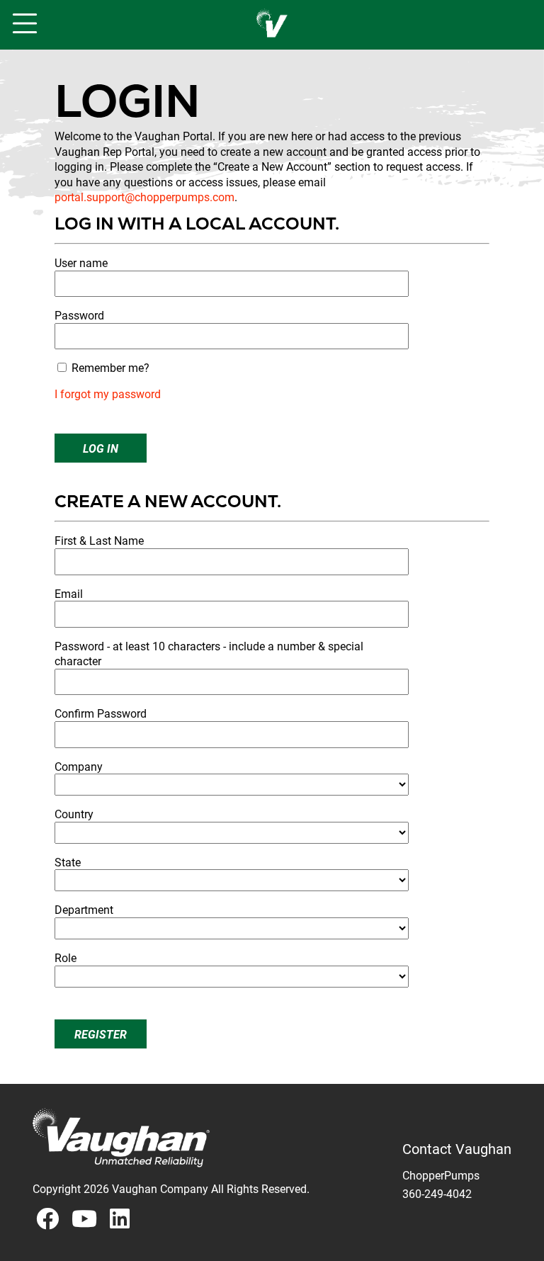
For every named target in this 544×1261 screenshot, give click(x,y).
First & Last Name (99, 540)
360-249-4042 (437, 1193)
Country (74, 813)
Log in (100, 448)
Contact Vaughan (456, 1149)
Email (69, 593)
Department (84, 909)
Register (100, 1034)
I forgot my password (108, 393)
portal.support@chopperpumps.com (144, 196)
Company (79, 766)
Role (65, 957)
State (68, 861)
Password (79, 314)
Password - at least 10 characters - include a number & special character (209, 653)
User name (81, 262)
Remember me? (110, 367)
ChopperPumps (441, 1174)
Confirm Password (101, 713)
